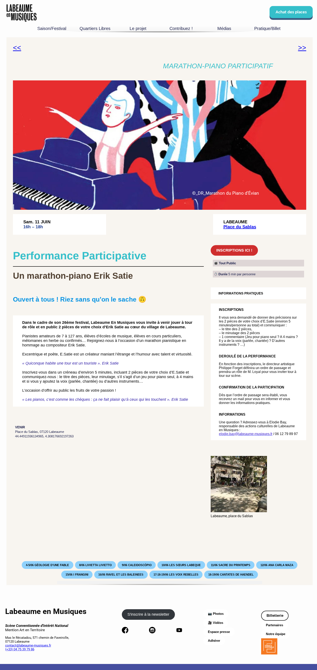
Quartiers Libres (95, 28)
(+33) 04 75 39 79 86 (19, 649)
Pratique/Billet (267, 28)
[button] (159, 145)
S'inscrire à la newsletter (148, 614)
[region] (159, 145)
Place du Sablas (239, 226)
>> (302, 48)
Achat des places (291, 12)
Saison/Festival (51, 28)
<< (17, 48)
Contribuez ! (181, 28)
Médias (224, 28)
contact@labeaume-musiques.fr (28, 645)
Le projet (138, 28)
